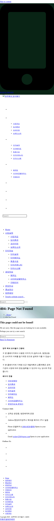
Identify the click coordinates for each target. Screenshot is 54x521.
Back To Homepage (7, 340)
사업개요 (14, 237)
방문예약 (9, 293)
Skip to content (5, 2)
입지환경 (14, 240)
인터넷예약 (12, 381)
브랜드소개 (15, 247)
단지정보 (9, 251)
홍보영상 (9, 290)
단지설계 (14, 254)
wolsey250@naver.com (21, 437)
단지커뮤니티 (16, 265)
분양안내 (9, 286)
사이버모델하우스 (18, 279)
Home (7, 230)
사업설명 (9, 233)
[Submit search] (26, 302)
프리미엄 (14, 244)
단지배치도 (15, 258)
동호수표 (14, 261)
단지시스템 (15, 268)
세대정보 (9, 272)
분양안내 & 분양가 (15, 404)
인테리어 (14, 282)
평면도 (13, 275)
